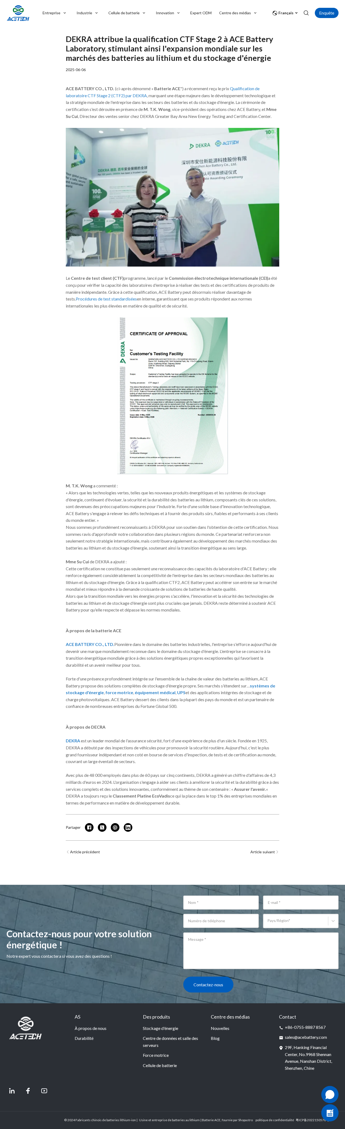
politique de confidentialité (275, 1120)
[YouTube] (44, 1090)
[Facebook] (28, 1090)
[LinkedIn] (11, 1090)
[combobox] (268, 923)
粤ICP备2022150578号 (312, 1120)
